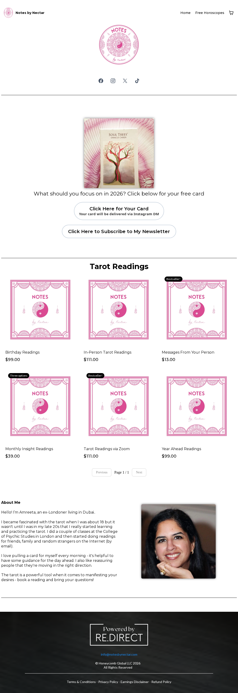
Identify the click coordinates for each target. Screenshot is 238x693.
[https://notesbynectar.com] (8, 13)
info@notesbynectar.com (119, 654)
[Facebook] (101, 81)
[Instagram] (113, 81)
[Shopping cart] (231, 12)
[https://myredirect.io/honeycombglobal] (119, 635)
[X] (125, 81)
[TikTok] (137, 81)
